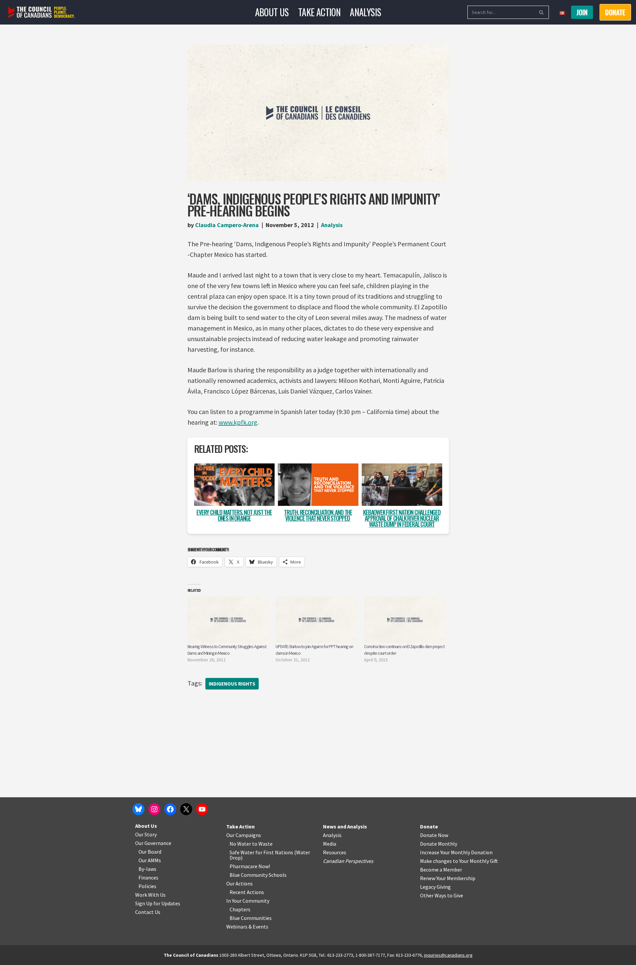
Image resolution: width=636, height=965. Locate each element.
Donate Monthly (438, 843)
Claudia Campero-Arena (227, 225)
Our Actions (239, 883)
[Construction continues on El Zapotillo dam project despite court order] (405, 619)
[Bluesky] (138, 809)
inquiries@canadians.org (448, 955)
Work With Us (150, 894)
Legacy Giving (435, 886)
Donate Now (434, 835)
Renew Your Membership (447, 878)
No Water (241, 843)
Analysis (365, 12)
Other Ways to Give (441, 895)
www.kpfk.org (238, 422)
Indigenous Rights (232, 684)
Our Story (146, 834)
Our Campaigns (243, 835)
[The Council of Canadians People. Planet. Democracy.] (41, 12)
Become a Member (441, 869)
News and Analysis (345, 826)
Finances (148, 877)
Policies (147, 886)
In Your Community (247, 900)
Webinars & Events (247, 926)
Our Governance (153, 843)
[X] (186, 809)
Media (329, 843)
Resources (334, 852)
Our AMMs (149, 860)
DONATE (615, 12)
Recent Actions (247, 892)
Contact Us (147, 912)
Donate (429, 826)
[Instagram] (154, 809)
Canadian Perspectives (348, 861)
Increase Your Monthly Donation (456, 852)
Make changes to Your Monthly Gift (459, 861)
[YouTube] (202, 809)
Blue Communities (251, 918)
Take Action (319, 12)
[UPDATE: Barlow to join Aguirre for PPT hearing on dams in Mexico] (316, 619)
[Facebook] (170, 809)
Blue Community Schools (258, 875)
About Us (272, 12)
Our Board (149, 851)
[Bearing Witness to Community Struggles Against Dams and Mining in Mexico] (228, 619)
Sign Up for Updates (157, 903)
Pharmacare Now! (250, 866)
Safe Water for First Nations (261, 852)
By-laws (147, 869)
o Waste (263, 843)
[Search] (541, 12)
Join (582, 12)
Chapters (240, 909)
